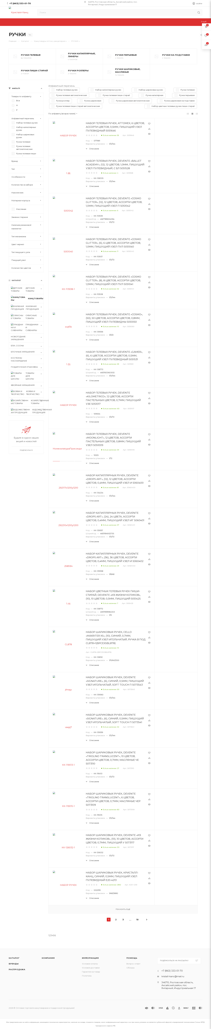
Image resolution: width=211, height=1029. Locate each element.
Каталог (14, 958)
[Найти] (198, 12)
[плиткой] (188, 113)
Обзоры (130, 968)
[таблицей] (197, 113)
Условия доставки (91, 968)
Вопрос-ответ (133, 964)
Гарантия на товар (91, 972)
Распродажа (17, 969)
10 (137, 919)
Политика (86, 976)
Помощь (131, 958)
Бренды (14, 964)
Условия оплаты (90, 964)
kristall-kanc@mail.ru (172, 976)
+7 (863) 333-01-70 (20, 3)
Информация (90, 958)
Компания (48, 958)
